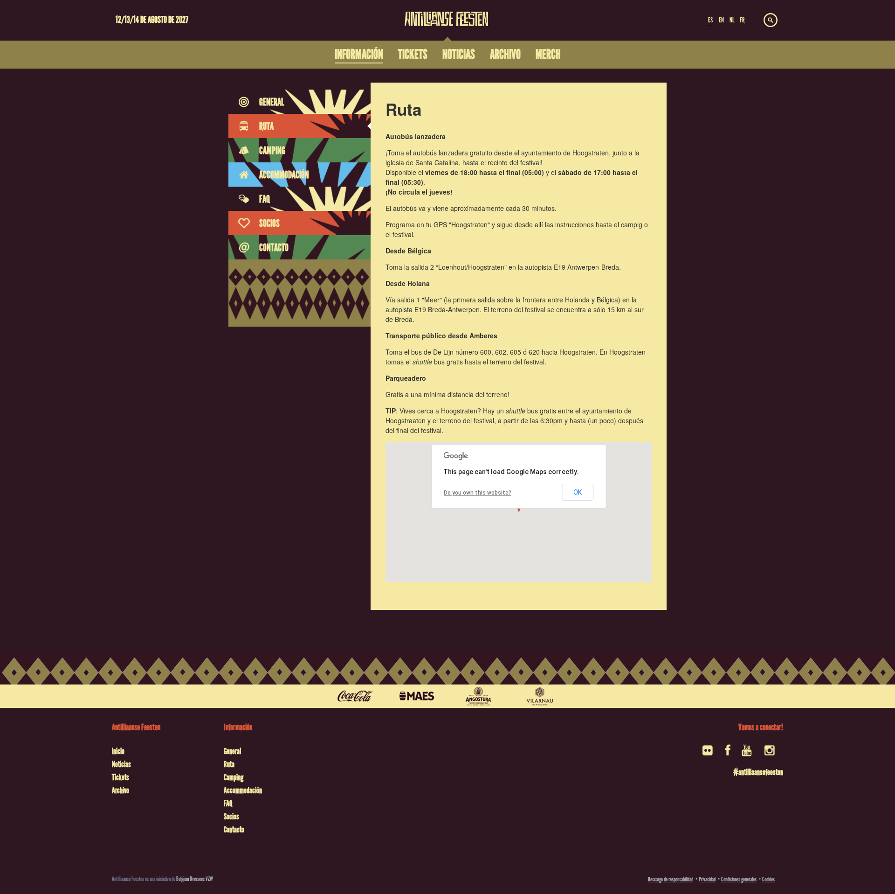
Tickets (120, 777)
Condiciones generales (739, 879)
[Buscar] (771, 20)
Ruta (229, 764)
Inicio (118, 751)
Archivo (120, 790)
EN (721, 20)
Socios (231, 816)
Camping (233, 777)
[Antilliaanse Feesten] (446, 13)
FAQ (228, 803)
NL (732, 20)
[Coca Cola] (355, 696)
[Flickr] (708, 753)
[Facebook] (727, 753)
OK (577, 492)
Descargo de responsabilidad (670, 879)
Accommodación (243, 790)
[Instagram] (770, 753)
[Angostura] (478, 696)
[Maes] (416, 696)
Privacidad (707, 879)
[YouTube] (747, 753)
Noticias (121, 764)
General (232, 751)
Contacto (234, 829)
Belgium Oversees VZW (194, 878)
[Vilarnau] (539, 696)
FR (742, 20)
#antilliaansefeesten (758, 772)
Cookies (768, 879)
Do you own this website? (477, 492)
